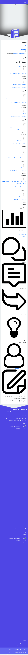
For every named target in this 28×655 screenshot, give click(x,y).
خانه (19, 409)
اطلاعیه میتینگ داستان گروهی (20, 140)
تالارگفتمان (24, 42)
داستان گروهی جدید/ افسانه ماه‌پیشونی (18, 70)
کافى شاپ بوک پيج (16, 394)
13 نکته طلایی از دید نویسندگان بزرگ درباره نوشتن (16, 127)
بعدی (19, 66)
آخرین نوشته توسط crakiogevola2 (17, 157)
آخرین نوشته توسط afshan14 (18, 102)
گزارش (25, 649)
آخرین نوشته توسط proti (19, 129)
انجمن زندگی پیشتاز (20, 645)
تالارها (25, 45)
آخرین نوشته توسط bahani (18, 116)
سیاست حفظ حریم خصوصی (13, 649)
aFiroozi (3, 654)
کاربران (24, 47)
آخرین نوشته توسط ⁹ (19, 143)
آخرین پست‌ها (23, 49)
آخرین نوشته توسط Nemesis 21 (18, 73)
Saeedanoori (16, 368)
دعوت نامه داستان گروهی (21, 167)
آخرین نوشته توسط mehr (19, 87)
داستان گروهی (23, 154)
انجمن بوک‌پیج (21, 643)
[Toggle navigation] (25, 2)
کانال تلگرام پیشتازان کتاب (6, 411)
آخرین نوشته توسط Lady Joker (18, 186)
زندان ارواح (24, 113)
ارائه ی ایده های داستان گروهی (20, 196)
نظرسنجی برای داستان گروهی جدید (19, 84)
